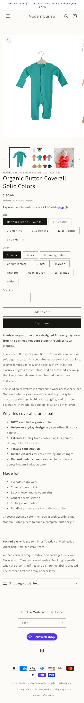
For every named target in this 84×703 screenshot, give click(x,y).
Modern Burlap (26, 683)
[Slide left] (4, 158)
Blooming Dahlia (55, 255)
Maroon (60, 264)
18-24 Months (16, 239)
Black (30, 255)
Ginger (41, 264)
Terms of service (43, 689)
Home (7, 172)
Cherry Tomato (17, 264)
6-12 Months (40, 230)
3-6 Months (14, 230)
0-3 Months (62, 222)
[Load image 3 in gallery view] (64, 158)
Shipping (7, 200)
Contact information (43, 695)
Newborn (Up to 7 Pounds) (25, 222)
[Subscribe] (61, 623)
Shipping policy (63, 689)
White (11, 281)
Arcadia (12, 255)
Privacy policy (24, 689)
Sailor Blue (62, 272)
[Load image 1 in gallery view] (20, 158)
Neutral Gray (36, 272)
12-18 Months (66, 230)
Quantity (8, 290)
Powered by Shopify (45, 683)
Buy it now (42, 323)
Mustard (12, 272)
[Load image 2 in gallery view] (42, 158)
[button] (8, 16)
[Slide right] (79, 158)
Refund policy (65, 683)
